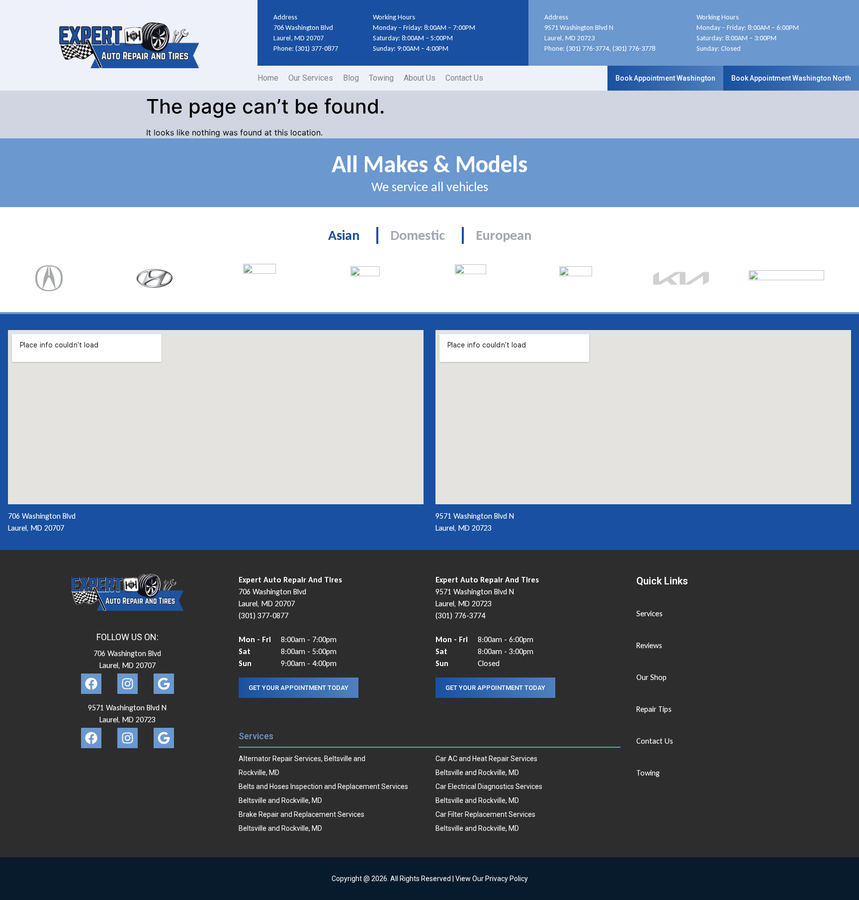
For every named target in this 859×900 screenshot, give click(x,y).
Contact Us (464, 78)
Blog (351, 78)
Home (268, 78)
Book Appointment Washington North (791, 78)
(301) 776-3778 (633, 48)
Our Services (310, 78)
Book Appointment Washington (665, 78)
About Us (419, 78)
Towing (381, 78)
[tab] (343, 235)
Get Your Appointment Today (298, 687)
